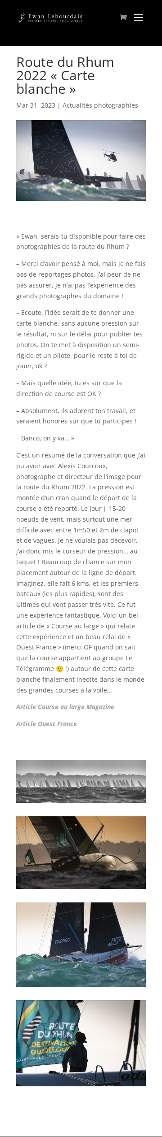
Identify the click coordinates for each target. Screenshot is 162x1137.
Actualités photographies (100, 105)
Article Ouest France (47, 723)
